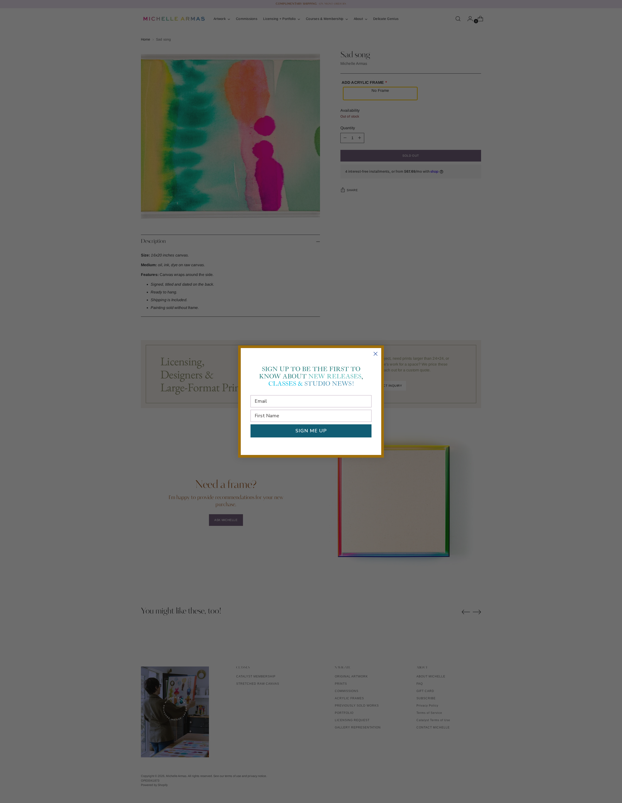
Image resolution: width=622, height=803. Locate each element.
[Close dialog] (375, 354)
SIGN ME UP (311, 430)
